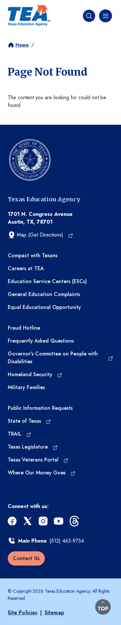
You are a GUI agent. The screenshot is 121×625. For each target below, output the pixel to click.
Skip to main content (23, 5)
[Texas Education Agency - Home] (29, 15)
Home (22, 45)
